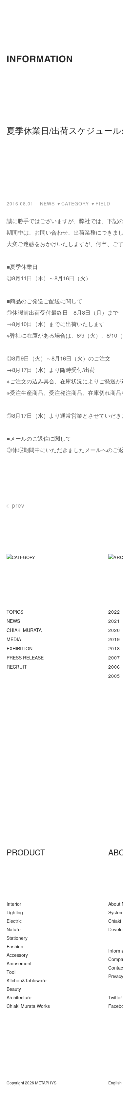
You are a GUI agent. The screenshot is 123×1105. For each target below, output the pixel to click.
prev (18, 505)
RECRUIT (17, 666)
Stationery (17, 938)
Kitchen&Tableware (27, 980)
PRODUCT (26, 852)
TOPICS (15, 611)
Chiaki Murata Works (28, 1006)
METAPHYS (40, 777)
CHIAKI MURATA (24, 630)
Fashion (15, 946)
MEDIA (14, 639)
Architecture (19, 997)
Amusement (19, 963)
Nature (14, 929)
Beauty (14, 989)
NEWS (13, 621)
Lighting (15, 912)
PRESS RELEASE (25, 657)
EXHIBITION (19, 648)
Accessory (17, 955)
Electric (14, 921)
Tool (11, 972)
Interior (14, 904)
